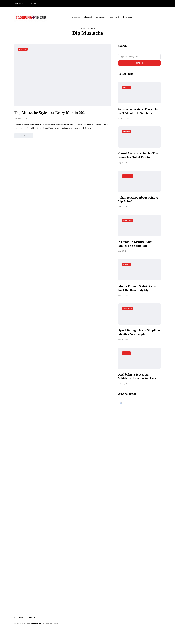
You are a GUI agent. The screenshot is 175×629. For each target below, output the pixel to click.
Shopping (114, 17)
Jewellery (100, 17)
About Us (32, 3)
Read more (23, 136)
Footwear (127, 17)
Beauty (126, 87)
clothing (88, 17)
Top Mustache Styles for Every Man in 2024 (50, 112)
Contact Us (19, 3)
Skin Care (127, 176)
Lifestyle (127, 309)
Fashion (76, 17)
